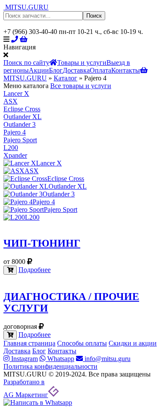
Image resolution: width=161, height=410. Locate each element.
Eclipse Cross (21, 109)
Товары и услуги (81, 62)
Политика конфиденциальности (50, 366)
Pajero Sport (20, 140)
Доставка (76, 70)
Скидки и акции (133, 343)
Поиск (94, 15)
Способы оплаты (82, 343)
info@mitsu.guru (107, 358)
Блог (56, 70)
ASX (10, 101)
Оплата (100, 70)
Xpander (15, 155)
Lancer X (16, 93)
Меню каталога (26, 85)
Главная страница (29, 343)
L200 (10, 147)
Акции (39, 70)
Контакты (125, 70)
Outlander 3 (19, 124)
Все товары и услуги (80, 85)
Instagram (23, 358)
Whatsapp (60, 358)
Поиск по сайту (26, 62)
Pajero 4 (14, 132)
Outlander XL (22, 116)
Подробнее (34, 269)
